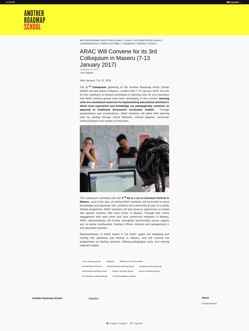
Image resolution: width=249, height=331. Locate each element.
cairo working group (91, 261)
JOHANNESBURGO (89, 43)
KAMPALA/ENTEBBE (110, 43)
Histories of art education (131, 261)
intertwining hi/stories (92, 266)
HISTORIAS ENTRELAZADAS (147, 40)
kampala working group (150, 266)
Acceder (10, 2)
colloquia (110, 261)
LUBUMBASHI (128, 43)
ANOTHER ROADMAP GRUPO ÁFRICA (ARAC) (101, 40)
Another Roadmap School (47, 298)
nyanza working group (149, 271)
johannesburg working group (120, 266)
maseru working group (122, 271)
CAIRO (128, 40)
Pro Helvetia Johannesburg (94, 276)
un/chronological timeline (124, 276)
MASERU (142, 43)
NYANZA (153, 43)
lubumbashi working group (94, 271)
